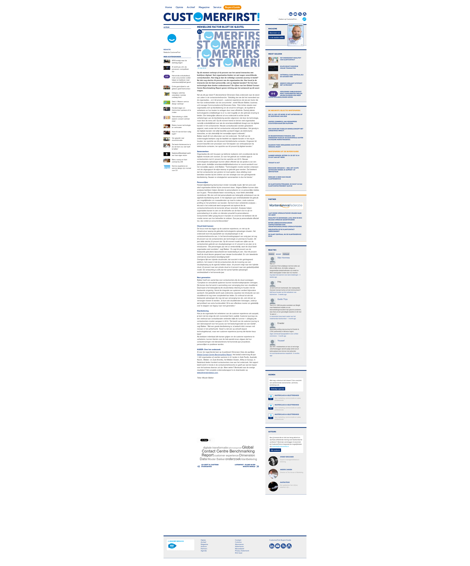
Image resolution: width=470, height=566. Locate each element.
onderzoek (233, 458)
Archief (191, 7)
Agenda (204, 551)
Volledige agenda (277, 388)
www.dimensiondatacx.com (207, 372)
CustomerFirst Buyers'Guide (280, 540)
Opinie (179, 7)
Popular (286, 254)
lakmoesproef (235, 447)
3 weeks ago (282, 294)
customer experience (226, 455)
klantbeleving (249, 459)
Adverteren (239, 546)
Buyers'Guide (232, 7)
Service (217, 7)
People (271, 254)
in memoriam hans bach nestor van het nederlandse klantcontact (283, 317)
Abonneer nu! (274, 32)
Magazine (204, 7)
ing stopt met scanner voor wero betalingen (284, 275)
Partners (204, 549)
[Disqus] (228, 500)
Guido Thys (282, 299)
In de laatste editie (276, 37)
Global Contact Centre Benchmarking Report (214, 354)
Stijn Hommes (283, 257)
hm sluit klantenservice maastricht (281, 353)
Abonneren (239, 544)
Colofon (238, 542)
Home (168, 7)
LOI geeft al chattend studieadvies (210, 465)
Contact (238, 540)
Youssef (280, 340)
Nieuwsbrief (239, 549)
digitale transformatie (215, 447)
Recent (278, 254)
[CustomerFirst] (211, 17)
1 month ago (292, 318)
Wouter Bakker (216, 459)
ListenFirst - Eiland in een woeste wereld (245, 465)
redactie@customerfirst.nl (280, 446)
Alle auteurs (275, 450)
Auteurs (204, 546)
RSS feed (238, 553)
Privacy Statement (242, 551)
